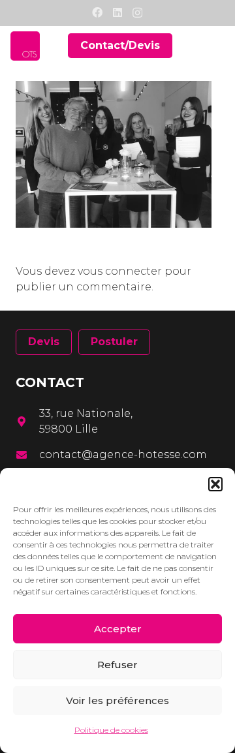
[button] (215, 484)
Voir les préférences (117, 700)
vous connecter (120, 271)
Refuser (117, 664)
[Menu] (216, 45)
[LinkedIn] (117, 12)
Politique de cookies (111, 730)
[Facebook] (97, 12)
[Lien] (25, 46)
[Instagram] (137, 13)
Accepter (118, 628)
